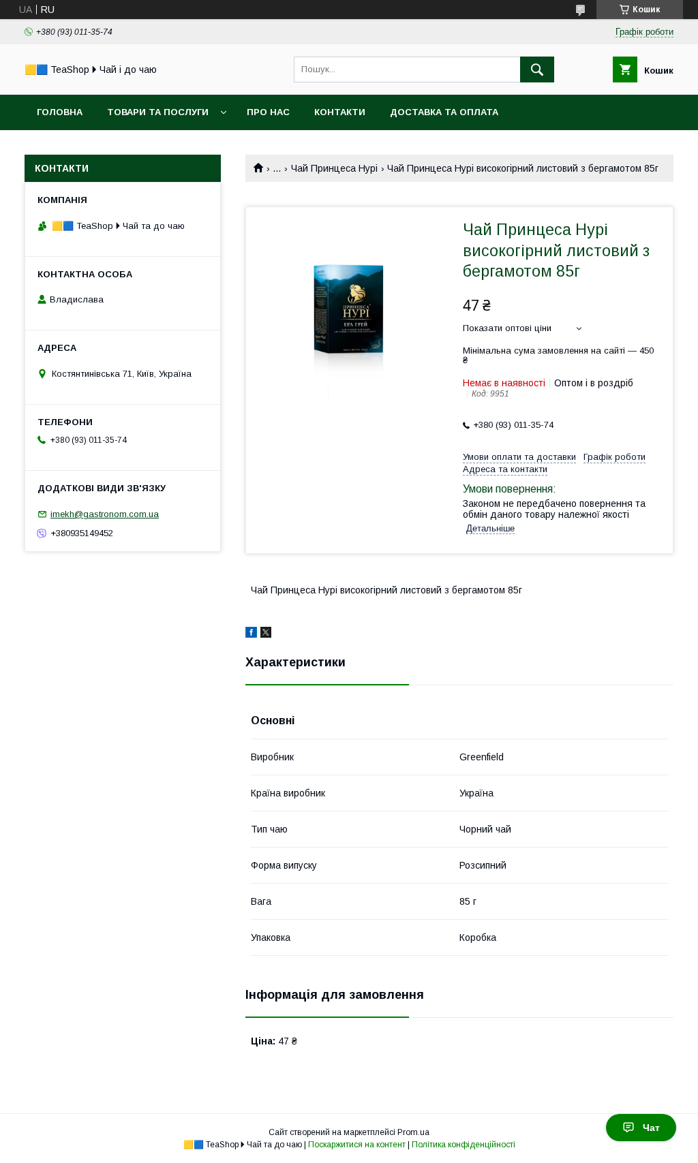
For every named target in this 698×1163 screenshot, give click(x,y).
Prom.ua (413, 1132)
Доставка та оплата (444, 112)
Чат (651, 1127)
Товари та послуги (158, 112)
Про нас (268, 112)
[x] (265, 634)
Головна (59, 112)
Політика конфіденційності (463, 1144)
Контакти (339, 112)
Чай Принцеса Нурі (334, 168)
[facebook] (251, 634)
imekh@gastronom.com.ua (104, 514)
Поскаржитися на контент (357, 1144)
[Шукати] (537, 69)
